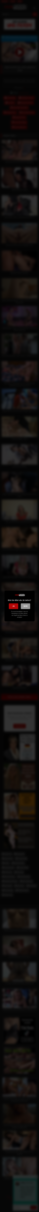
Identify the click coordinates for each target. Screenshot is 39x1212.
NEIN (26, 606)
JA (13, 606)
